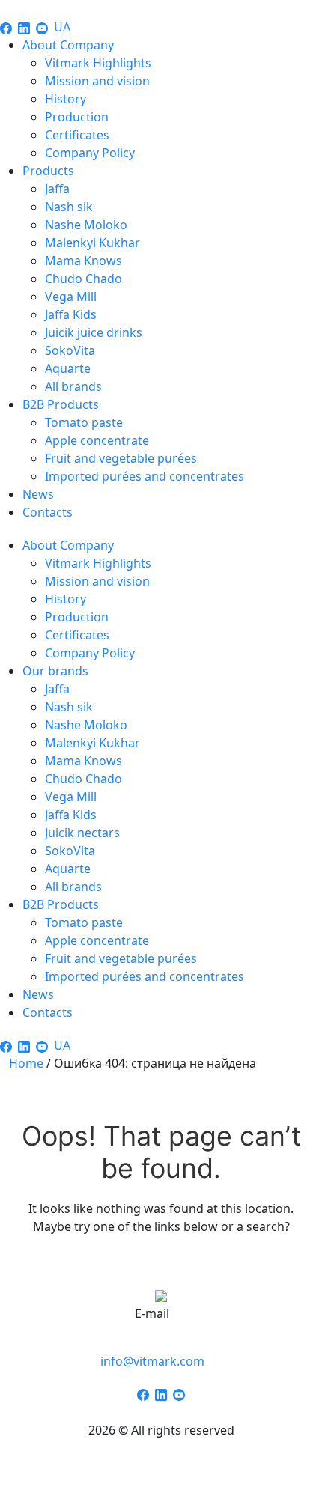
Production (77, 117)
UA (62, 27)
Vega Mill (71, 296)
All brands (73, 386)
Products (48, 170)
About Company (68, 45)
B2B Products (60, 404)
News (38, 494)
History (65, 99)
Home (26, 1063)
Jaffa (57, 188)
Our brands (55, 671)
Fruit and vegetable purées (121, 458)
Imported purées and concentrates (144, 476)
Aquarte (68, 368)
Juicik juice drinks (93, 332)
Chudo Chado (83, 278)
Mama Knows (83, 260)
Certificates (77, 135)
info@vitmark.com (152, 1361)
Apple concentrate (97, 440)
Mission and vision (97, 81)
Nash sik (69, 206)
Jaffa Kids (71, 314)
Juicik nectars (82, 832)
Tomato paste (84, 422)
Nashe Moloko (86, 224)
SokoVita (70, 350)
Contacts (47, 512)
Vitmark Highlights (98, 63)
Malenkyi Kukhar (92, 242)
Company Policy (90, 153)
